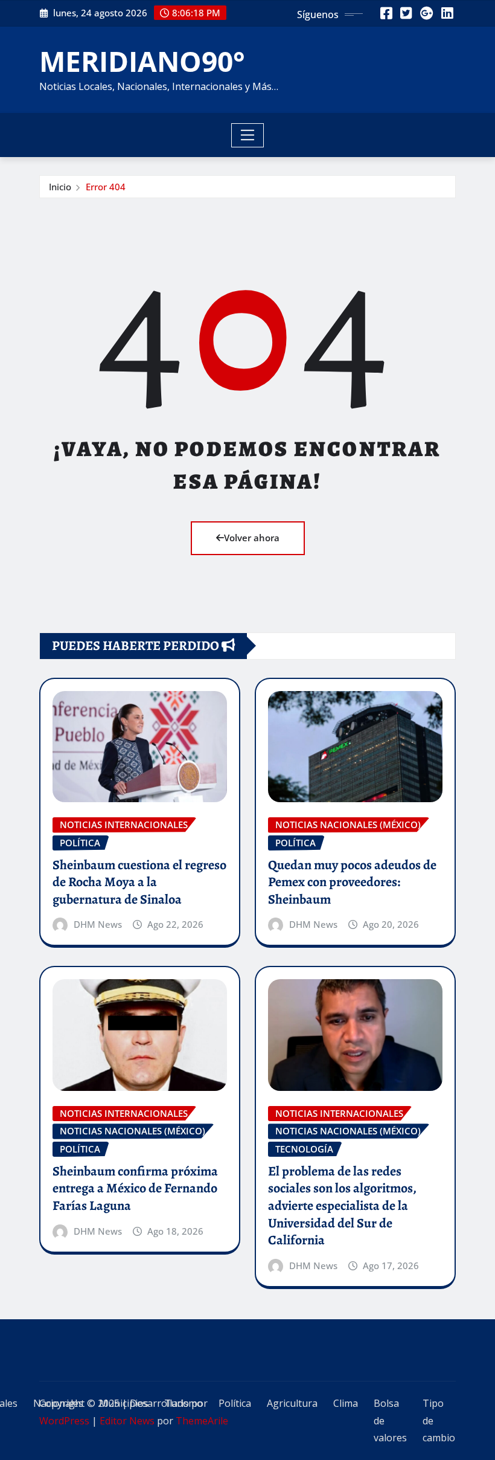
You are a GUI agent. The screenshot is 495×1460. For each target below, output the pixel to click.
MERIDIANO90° (142, 61)
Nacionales (58, 1403)
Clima (345, 1403)
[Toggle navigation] (247, 135)
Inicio (60, 187)
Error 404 (106, 187)
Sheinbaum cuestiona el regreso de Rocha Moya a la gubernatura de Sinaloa (139, 882)
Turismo (183, 1403)
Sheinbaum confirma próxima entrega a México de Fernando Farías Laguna (135, 1188)
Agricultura (292, 1403)
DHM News (98, 924)
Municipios (123, 1403)
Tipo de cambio (439, 1421)
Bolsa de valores (390, 1421)
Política (235, 1403)
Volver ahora (251, 538)
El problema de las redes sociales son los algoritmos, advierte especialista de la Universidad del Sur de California (342, 1205)
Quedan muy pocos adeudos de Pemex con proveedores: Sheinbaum (352, 882)
